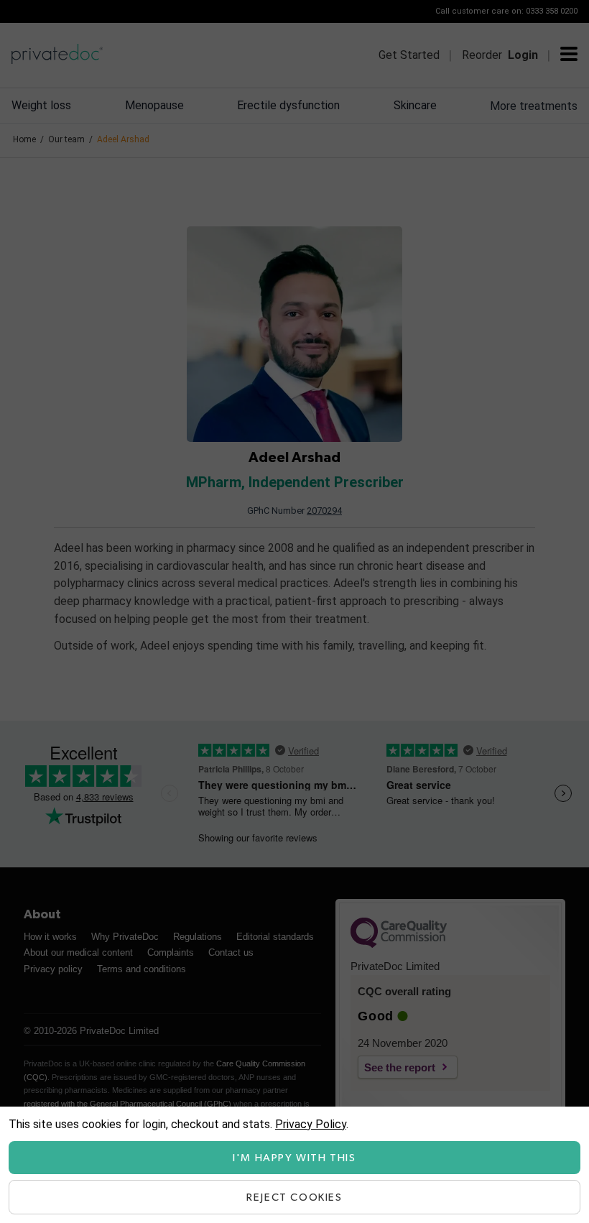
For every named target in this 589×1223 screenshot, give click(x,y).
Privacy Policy (310, 1124)
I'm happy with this (294, 1158)
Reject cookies (294, 1197)
